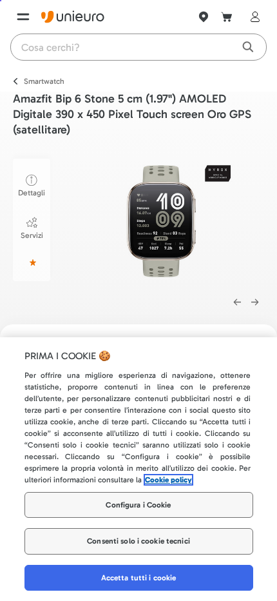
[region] (138, 469)
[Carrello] (226, 16)
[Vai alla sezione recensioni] (31, 262)
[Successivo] (255, 302)
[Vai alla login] (253, 16)
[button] (170, 220)
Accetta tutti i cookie (139, 577)
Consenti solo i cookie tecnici (138, 541)
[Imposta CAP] (203, 16)
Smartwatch (44, 81)
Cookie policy (168, 479)
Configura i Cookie (138, 504)
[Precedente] (237, 302)
